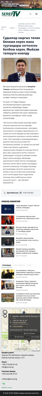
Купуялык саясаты (7, 387)
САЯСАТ (12, 28)
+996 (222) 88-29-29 (9, 374)
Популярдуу (6, 265)
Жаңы (29, 265)
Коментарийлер (19, 265)
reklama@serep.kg (9, 379)
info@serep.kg (8, 367)
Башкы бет (3, 28)
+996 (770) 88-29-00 (9, 364)
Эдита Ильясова (12, 193)
